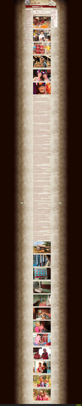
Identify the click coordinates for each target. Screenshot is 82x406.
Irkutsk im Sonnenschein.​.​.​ (29, 13)
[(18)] (25, 43)
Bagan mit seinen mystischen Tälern (36, 402)
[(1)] (25, 28)
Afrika (39, 5)
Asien (36, 5)
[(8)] (25, 21)
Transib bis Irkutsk (28, 12)
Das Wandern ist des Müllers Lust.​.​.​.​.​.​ (45, 402)
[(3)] (25, 18)
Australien (30, 5)
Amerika (27, 5)
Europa (34, 5)
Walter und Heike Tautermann (47, 403)
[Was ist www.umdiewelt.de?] (49, 5)
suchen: (29, 6)
